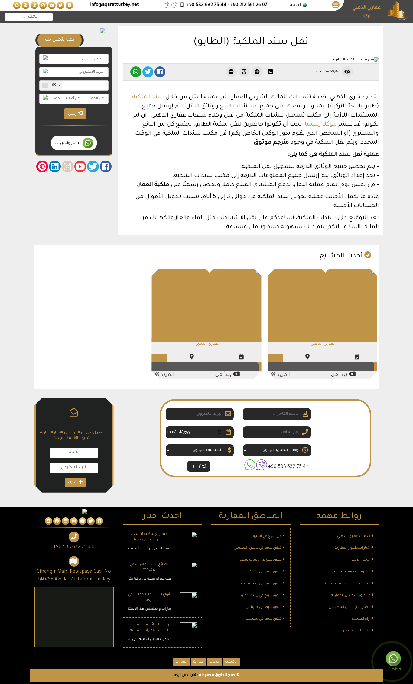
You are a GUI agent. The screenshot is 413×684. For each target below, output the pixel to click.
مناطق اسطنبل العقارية (351, 596)
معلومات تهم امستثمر (351, 572)
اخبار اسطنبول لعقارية (353, 548)
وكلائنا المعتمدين (356, 631)
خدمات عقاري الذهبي (354, 537)
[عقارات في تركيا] (68, 5)
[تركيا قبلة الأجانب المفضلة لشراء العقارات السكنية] (188, 632)
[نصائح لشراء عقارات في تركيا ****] (188, 571)
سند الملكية (148, 97)
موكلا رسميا (321, 124)
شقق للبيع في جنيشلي (264, 607)
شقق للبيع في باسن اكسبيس (258, 548)
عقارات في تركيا (186, 675)
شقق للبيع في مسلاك (264, 619)
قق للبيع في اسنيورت (265, 537)
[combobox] (51, 85)
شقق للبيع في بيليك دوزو (262, 596)
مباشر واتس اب (69, 143)
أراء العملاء (361, 619)
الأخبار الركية (361, 560)
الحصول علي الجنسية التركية (347, 584)
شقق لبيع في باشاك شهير (261, 560)
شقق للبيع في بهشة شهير (260, 584)
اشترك (73, 482)
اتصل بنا (181, 662)
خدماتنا (215, 662)
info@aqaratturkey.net (114, 5)
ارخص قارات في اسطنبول (350, 607)
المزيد (283, 375)
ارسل (73, 114)
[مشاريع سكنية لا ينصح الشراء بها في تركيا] (188, 541)
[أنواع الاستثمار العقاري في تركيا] (188, 601)
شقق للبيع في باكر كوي (264, 572)
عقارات (198, 662)
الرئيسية (231, 662)
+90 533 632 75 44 (289, 467)
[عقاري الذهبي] (322, 304)
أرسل (196, 467)
